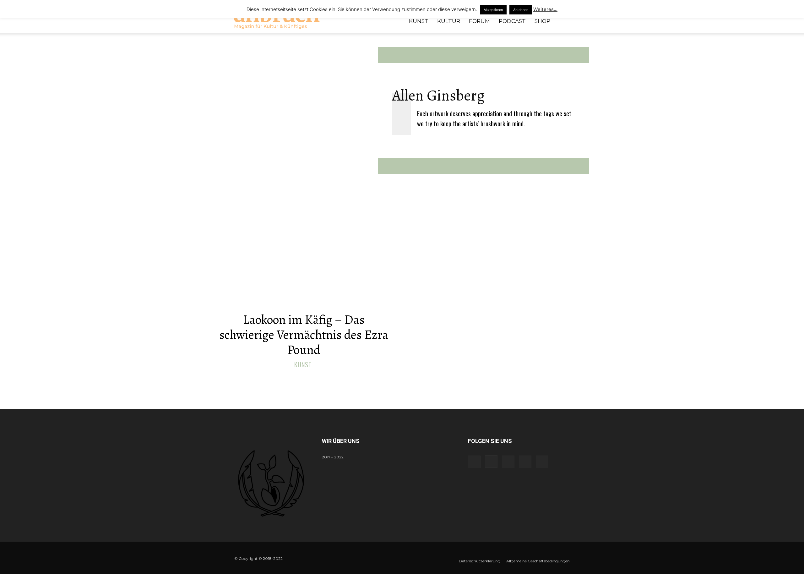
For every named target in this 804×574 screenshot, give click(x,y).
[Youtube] (542, 462)
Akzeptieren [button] (493, 10)
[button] (562, 22)
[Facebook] (474, 462)
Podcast (512, 21)
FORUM (479, 21)
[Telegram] (508, 462)
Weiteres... (545, 9)
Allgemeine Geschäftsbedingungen (538, 561)
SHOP (542, 21)
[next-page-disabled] (406, 378)
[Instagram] (491, 461)
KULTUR (448, 21)
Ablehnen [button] (520, 10)
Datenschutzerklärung (479, 561)
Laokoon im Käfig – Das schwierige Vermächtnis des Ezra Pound (303, 334)
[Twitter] (525, 462)
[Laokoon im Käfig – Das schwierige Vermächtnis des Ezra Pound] (304, 258)
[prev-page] (396, 378)
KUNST (418, 21)
